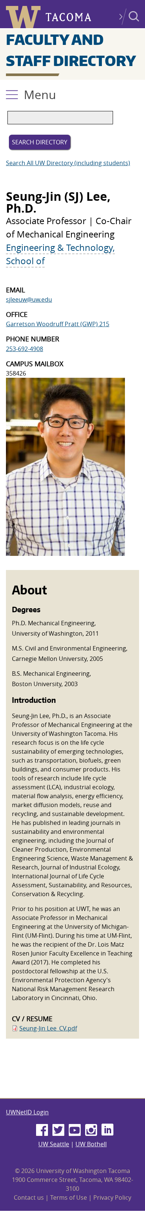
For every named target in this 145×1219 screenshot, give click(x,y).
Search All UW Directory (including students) (68, 163)
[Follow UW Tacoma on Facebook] (42, 1130)
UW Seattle (53, 1144)
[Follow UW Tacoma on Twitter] (58, 1130)
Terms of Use (68, 1197)
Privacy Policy (112, 1197)
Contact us (29, 1197)
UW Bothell (91, 1144)
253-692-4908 (24, 349)
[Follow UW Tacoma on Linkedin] (107, 1130)
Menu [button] (40, 94)
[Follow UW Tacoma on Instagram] (91, 1130)
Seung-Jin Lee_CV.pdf (48, 1028)
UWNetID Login (27, 1112)
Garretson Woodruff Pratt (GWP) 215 (57, 324)
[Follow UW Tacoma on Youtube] (75, 1130)
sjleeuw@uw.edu (29, 299)
